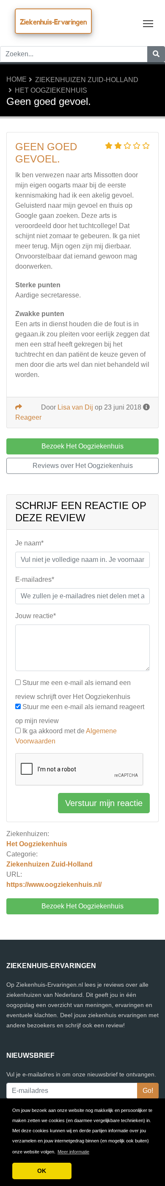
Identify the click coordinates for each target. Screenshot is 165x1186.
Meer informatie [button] (73, 1151)
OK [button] (41, 1170)
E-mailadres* (34, 579)
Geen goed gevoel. (46, 153)
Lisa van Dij (75, 407)
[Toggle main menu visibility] (148, 23)
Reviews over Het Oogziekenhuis (83, 465)
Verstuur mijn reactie (104, 803)
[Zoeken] (156, 54)
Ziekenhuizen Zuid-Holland (86, 79)
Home (16, 79)
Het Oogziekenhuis (51, 90)
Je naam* (29, 543)
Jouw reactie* (35, 615)
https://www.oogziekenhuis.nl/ (54, 884)
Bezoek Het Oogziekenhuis (82, 906)
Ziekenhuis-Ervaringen (53, 21)
